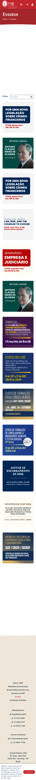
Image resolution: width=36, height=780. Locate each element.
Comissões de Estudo (18, 700)
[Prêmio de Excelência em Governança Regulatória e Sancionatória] (18, 548)
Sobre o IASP (18, 683)
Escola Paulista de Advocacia (18, 690)
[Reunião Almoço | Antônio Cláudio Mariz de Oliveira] (18, 153)
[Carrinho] (21, 4)
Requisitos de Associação (18, 686)
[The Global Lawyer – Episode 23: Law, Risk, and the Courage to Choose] (18, 224)
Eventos (18, 697)
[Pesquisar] (31, 97)
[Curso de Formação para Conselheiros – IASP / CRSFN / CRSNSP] (18, 404)
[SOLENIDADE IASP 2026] (18, 512)
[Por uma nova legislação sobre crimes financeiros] (18, 117)
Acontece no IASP (18, 693)
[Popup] (32, 4)
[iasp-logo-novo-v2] (10, 4)
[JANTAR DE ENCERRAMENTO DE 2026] (18, 476)
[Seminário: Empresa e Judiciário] (18, 260)
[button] (12, 4)
